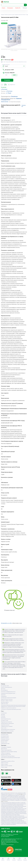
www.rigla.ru (20, 794)
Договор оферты (5, 702)
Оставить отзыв (4, 720)
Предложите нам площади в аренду (9, 751)
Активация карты (5, 736)
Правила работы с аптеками (7, 731)
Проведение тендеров (6, 747)
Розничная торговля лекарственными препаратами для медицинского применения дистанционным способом (13, 706)
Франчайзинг (4, 748)
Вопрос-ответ (4, 742)
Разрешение (4, 696)
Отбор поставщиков (5, 753)
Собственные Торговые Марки (8, 756)
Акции (3, 8)
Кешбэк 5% (17, 8)
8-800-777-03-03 (5, 828)
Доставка (3, 688)
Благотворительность (6, 719)
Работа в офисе (4, 764)
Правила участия (5, 737)
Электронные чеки (5, 743)
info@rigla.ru (11, 844)
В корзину (7, 80)
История (3, 714)
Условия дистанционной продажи (8, 697)
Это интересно (4, 690)
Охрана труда (4, 767)
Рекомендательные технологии (8, 729)
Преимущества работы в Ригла (8, 761)
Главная (2, 14)
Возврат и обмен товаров (6, 700)
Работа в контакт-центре (6, 765)
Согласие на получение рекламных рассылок (11, 709)
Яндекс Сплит (4, 23)
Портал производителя (6, 750)
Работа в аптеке (4, 762)
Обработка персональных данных (8, 707)
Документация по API (6, 754)
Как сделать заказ (5, 685)
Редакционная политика (6, 722)
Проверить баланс (5, 739)
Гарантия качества (5, 725)
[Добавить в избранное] (2, 84)
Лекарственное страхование (7, 723)
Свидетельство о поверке (6, 726)
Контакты (3, 717)
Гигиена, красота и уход (9, 14)
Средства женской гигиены (20, 14)
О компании (4, 713)
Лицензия (3, 694)
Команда (3, 716)
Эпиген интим (4, 101)
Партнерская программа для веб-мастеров (10, 757)
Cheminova (14, 96)
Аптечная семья (4, 734)
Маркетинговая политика (6, 699)
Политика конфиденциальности (8, 691)
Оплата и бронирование (6, 687)
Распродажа (10, 8)
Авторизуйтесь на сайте (6, 623)
